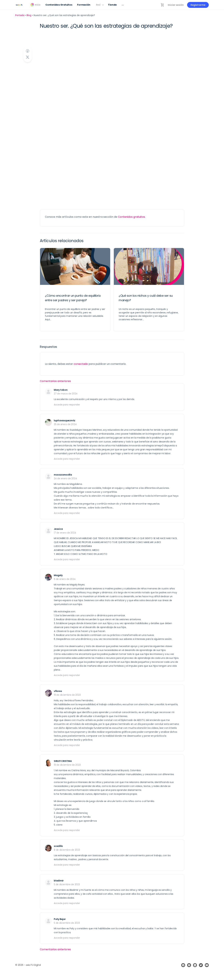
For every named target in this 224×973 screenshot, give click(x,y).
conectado (81, 364)
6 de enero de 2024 (65, 579)
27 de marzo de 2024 (65, 393)
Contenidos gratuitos (131, 217)
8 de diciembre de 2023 (67, 849)
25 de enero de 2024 (65, 424)
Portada (19, 15)
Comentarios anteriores (55, 381)
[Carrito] (162, 5)
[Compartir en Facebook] (27, 51)
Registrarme (198, 5)
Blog (29, 15)
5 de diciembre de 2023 (67, 884)
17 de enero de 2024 (65, 532)
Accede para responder (67, 404)
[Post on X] (27, 57)
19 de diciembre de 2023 (67, 694)
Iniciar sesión (176, 5)
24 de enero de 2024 (65, 478)
